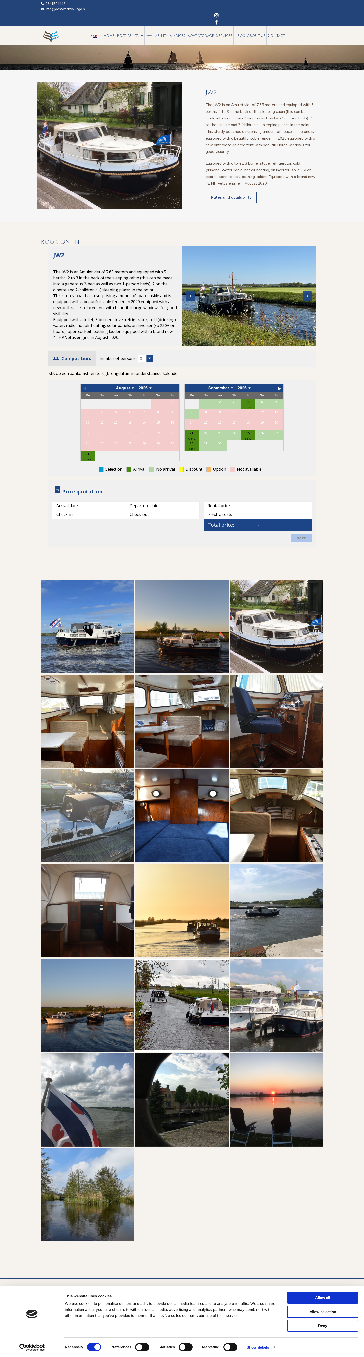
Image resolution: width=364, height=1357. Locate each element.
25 (248, 433)
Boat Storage (200, 36)
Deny (322, 1326)
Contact (276, 36)
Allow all (322, 1298)
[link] (130, 35)
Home (109, 36)
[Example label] (216, 22)
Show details (258, 1347)
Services (224, 36)
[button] (231, 197)
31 (87, 454)
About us (256, 36)
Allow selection (323, 1312)
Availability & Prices (165, 36)
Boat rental (129, 36)
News (239, 36)
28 (191, 443)
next (301, 538)
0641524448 (55, 4)
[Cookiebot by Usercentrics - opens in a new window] (32, 1347)
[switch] (142, 1347)
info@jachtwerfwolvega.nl (66, 9)
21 (191, 433)
